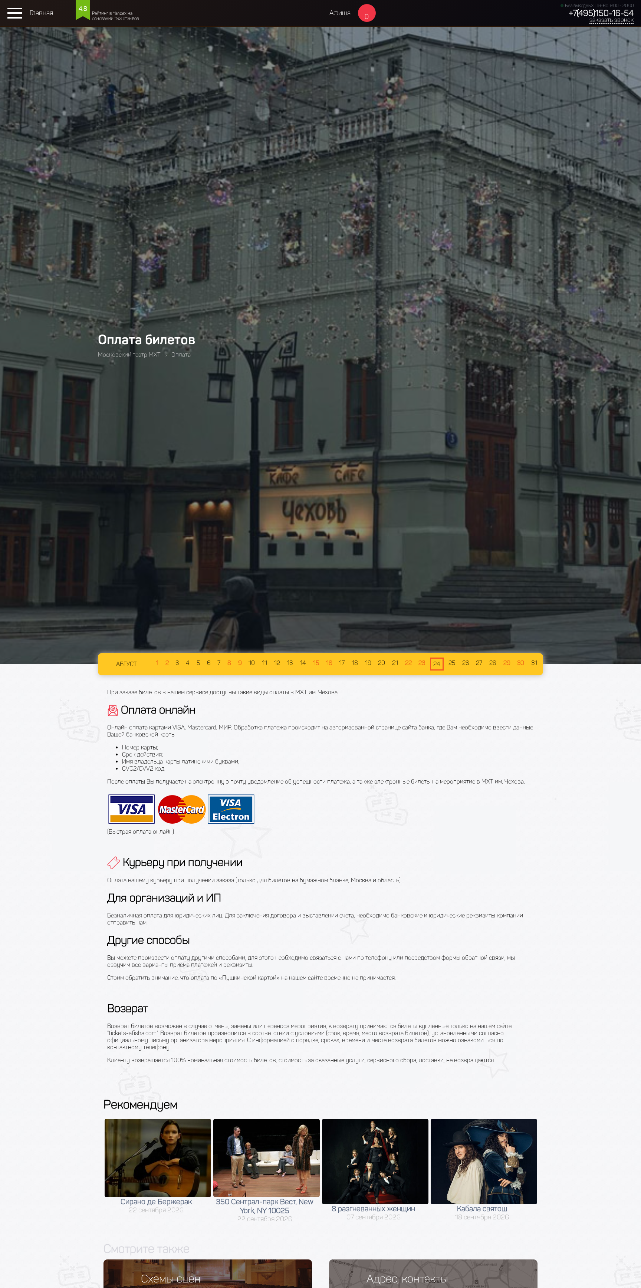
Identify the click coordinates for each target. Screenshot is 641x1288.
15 (316, 662)
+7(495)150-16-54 (601, 13)
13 (290, 662)
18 (355, 662)
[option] (157, 1171)
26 (465, 662)
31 (534, 662)
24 (436, 664)
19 (368, 662)
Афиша (340, 13)
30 (520, 662)
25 (451, 662)
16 (329, 662)
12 (277, 662)
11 (264, 662)
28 (492, 662)
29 (506, 662)
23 (421, 662)
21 (395, 662)
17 (342, 662)
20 (381, 662)
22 (408, 662)
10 (252, 662)
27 (479, 662)
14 (303, 662)
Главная (41, 13)
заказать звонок (611, 19)
